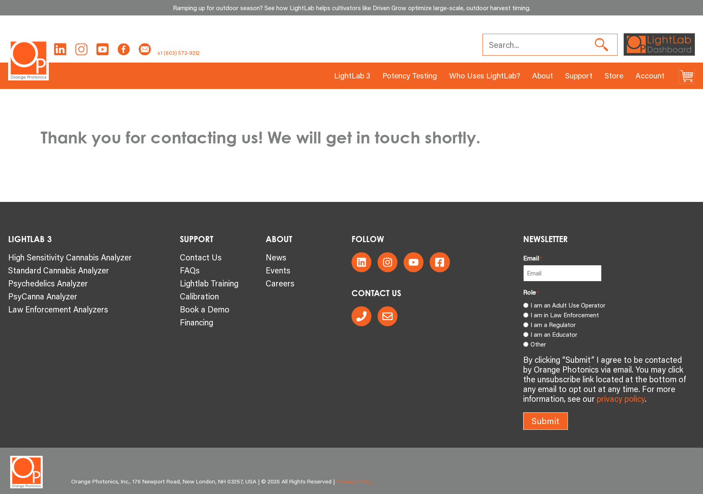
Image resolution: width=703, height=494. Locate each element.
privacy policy (621, 398)
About (542, 75)
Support (578, 75)
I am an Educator (554, 334)
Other (538, 344)
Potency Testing (409, 75)
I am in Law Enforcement (565, 314)
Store (614, 75)
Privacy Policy (354, 481)
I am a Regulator (553, 324)
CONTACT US (376, 293)
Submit (545, 421)
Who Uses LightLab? (484, 75)
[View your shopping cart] (686, 76)
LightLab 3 (352, 75)
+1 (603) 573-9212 (178, 53)
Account (649, 75)
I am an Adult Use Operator (568, 305)
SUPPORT (196, 239)
